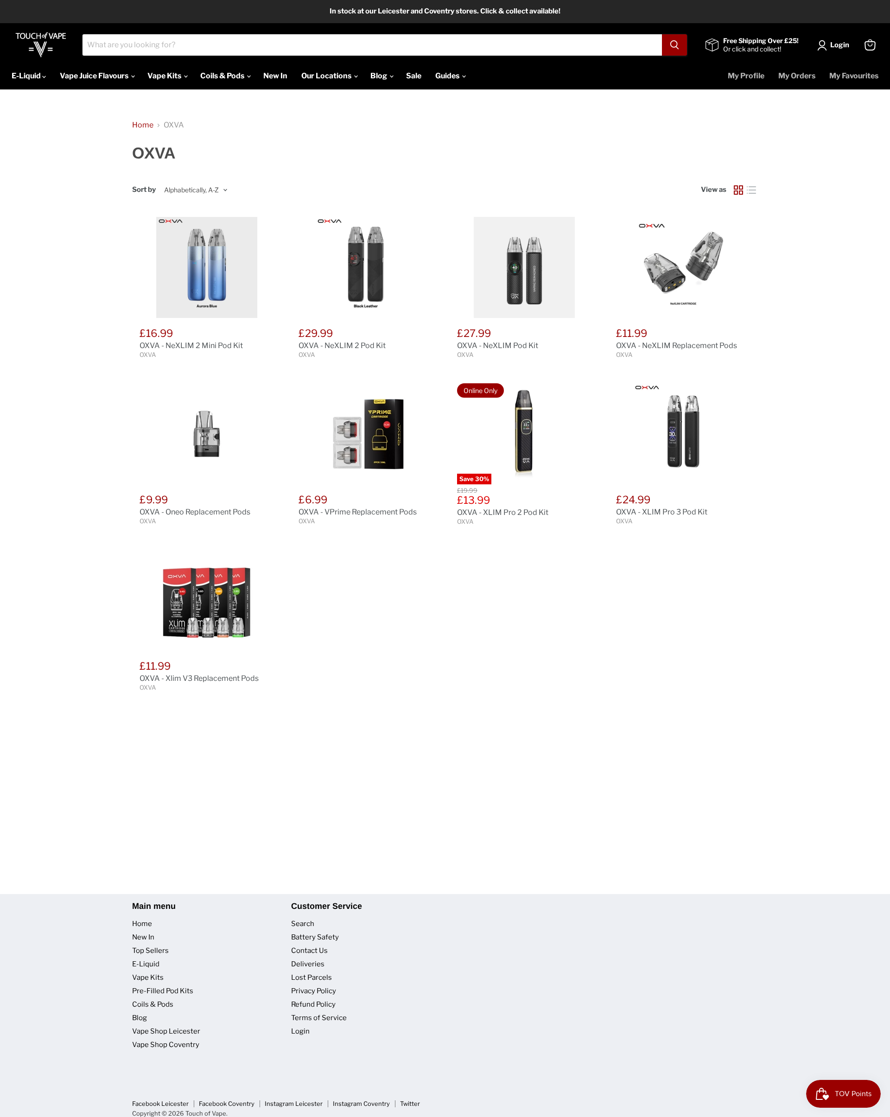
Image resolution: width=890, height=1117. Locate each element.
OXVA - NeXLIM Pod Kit (497, 345)
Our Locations (327, 75)
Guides (448, 75)
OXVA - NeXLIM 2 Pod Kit (342, 345)
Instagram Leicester (294, 1103)
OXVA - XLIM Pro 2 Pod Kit (502, 512)
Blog (379, 75)
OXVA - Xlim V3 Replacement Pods (199, 678)
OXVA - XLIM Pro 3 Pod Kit (661, 512)
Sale (413, 75)
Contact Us (309, 950)
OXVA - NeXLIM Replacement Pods (676, 345)
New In (275, 75)
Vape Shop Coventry (165, 1045)
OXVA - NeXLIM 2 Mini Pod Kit (191, 345)
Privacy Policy (313, 991)
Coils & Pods (223, 75)
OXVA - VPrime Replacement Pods (358, 512)
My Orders (796, 75)
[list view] (751, 190)
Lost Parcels (311, 977)
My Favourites (853, 75)
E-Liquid (27, 75)
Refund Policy (313, 1004)
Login (300, 1031)
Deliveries (307, 964)
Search (302, 924)
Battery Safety (315, 937)
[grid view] (738, 190)
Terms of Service (319, 1018)
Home (142, 125)
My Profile (746, 75)
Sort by (144, 190)
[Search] (674, 45)
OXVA (148, 354)
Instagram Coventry (361, 1103)
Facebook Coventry (226, 1103)
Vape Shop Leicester (166, 1031)
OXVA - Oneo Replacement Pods (195, 512)
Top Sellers (150, 950)
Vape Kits (165, 75)
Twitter (410, 1103)
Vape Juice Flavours (95, 75)
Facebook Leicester (160, 1103)
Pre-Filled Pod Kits (162, 991)
